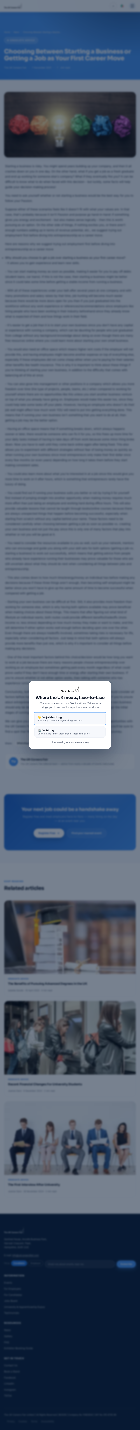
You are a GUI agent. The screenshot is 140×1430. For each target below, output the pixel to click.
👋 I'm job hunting (60, 719)
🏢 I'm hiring (64, 732)
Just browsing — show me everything (70, 742)
